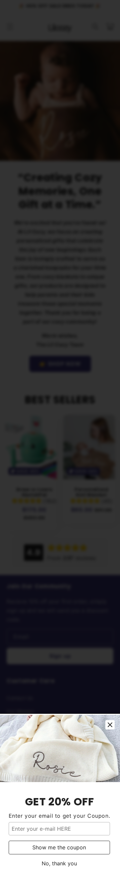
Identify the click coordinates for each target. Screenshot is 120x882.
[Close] (110, 724)
